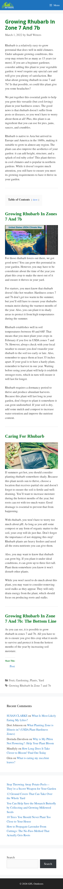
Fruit (12, 680)
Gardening (22, 680)
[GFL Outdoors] (9, 5)
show (35, 199)
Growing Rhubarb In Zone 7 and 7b (30, 685)
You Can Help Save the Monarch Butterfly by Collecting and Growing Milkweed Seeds (31, 807)
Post (12, 665)
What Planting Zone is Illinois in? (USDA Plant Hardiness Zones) (30, 729)
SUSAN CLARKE (17, 716)
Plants (33, 680)
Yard (41, 680)
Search (11, 857)
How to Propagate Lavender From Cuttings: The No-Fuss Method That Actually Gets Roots (28, 831)
